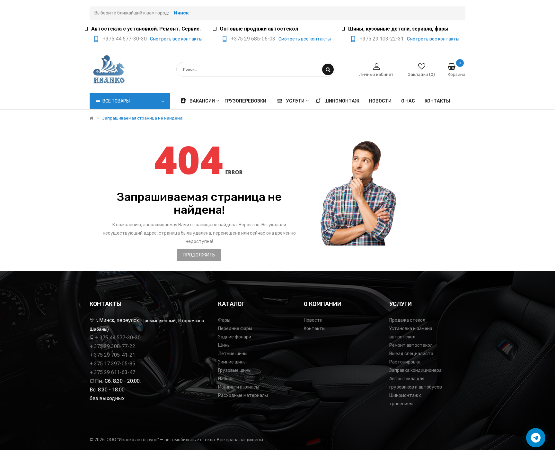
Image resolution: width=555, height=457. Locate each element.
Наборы (226, 378)
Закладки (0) (421, 74)
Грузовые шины (234, 370)
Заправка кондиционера (415, 370)
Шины (224, 345)
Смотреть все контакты (176, 39)
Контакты (314, 328)
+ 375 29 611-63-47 (112, 372)
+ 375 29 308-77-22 (112, 346)
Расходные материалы (243, 395)
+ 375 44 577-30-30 (118, 338)
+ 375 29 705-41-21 (112, 355)
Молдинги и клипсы (238, 387)
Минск (181, 13)
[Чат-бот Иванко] (535, 437)
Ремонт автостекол (411, 345)
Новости (313, 320)
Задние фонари (234, 337)
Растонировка (404, 362)
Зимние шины (232, 362)
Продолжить (199, 255)
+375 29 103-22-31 (381, 39)
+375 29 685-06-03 (253, 39)
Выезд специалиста (411, 353)
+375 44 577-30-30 (124, 39)
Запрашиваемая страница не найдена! (142, 118)
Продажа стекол (407, 320)
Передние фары (235, 328)
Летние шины (232, 353)
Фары (224, 320)
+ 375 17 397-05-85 (112, 364)
